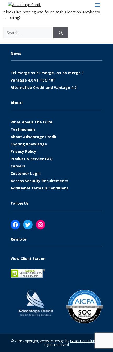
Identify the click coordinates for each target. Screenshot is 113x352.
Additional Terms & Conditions (40, 188)
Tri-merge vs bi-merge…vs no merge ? (47, 72)
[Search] (60, 32)
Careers (18, 166)
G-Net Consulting (83, 340)
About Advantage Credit (34, 136)
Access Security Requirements (39, 180)
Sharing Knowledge (29, 144)
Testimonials (23, 129)
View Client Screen (28, 258)
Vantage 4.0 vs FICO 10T (33, 80)
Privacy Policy (23, 151)
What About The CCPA (32, 122)
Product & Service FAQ (32, 158)
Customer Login (26, 173)
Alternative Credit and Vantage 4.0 (43, 87)
